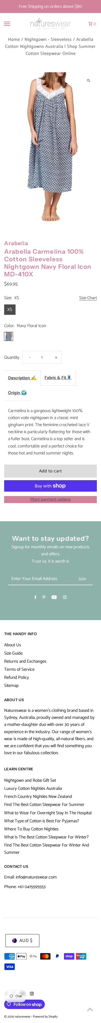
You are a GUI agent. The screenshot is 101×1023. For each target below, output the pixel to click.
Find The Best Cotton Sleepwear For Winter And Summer (46, 849)
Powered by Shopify (45, 1016)
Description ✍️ (22, 378)
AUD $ (26, 940)
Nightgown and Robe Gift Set (30, 780)
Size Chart (88, 298)
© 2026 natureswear (17, 1016)
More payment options (50, 499)
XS (9, 309)
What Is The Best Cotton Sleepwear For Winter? (46, 837)
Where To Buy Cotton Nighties (31, 829)
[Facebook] (35, 598)
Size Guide (13, 653)
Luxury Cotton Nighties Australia (33, 788)
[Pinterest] (43, 598)
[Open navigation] (12, 23)
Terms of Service (19, 669)
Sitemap (11, 685)
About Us (12, 645)
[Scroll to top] (90, 1009)
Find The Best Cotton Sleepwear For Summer (44, 804)
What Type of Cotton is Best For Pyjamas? (41, 821)
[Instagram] (65, 598)
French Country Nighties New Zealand (38, 796)
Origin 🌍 (17, 392)
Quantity (11, 357)
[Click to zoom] (88, 81)
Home (14, 39)
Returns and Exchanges (25, 661)
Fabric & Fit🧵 (58, 377)
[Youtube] (54, 598)
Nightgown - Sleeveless (48, 39)
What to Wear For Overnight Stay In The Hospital (48, 813)
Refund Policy (16, 677)
